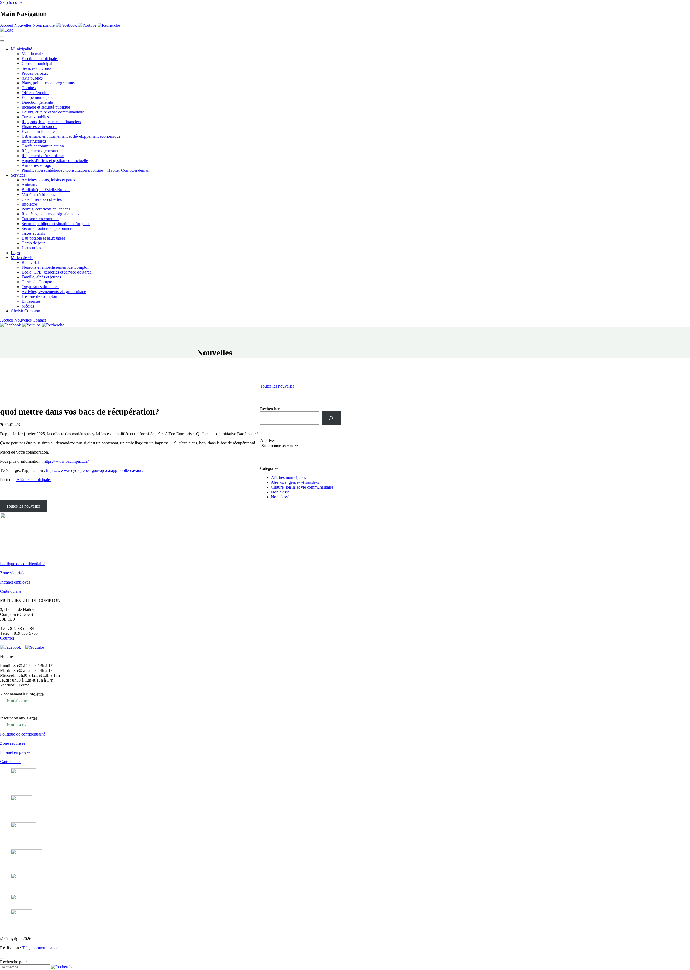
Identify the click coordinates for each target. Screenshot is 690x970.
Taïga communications (41, 947)
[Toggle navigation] (2, 36)
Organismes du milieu (40, 286)
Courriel (7, 638)
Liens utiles (31, 248)
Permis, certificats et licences (46, 209)
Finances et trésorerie (39, 126)
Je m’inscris (16, 725)
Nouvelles (23, 25)
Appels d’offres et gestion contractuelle (55, 160)
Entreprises (31, 301)
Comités (29, 87)
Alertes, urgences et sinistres (295, 482)
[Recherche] (331, 417)
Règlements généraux (40, 151)
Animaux (29, 184)
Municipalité (21, 49)
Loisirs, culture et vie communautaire (53, 112)
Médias (28, 306)
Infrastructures (34, 141)
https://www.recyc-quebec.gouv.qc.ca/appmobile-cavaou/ (94, 470)
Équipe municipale (37, 97)
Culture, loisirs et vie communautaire (302, 487)
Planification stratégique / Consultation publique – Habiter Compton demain (86, 170)
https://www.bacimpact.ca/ (66, 461)
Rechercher (270, 408)
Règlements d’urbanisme (43, 155)
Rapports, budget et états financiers (51, 121)
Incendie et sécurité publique (46, 107)
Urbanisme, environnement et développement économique (71, 136)
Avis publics (32, 78)
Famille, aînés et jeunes (41, 277)
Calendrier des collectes (42, 199)
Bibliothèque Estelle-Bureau (46, 189)
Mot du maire (33, 53)
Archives (267, 440)
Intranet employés (15, 582)
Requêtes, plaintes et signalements (50, 214)
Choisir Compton (25, 311)
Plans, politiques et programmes (48, 83)
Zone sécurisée (12, 573)
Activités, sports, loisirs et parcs (48, 180)
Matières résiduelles (38, 194)
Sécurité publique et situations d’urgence (56, 223)
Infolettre (29, 204)
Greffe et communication (43, 146)
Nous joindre (44, 25)
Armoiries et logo (36, 165)
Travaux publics (35, 117)
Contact (39, 320)
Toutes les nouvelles (277, 386)
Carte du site (10, 591)
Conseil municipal (37, 63)
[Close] (2, 41)
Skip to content (13, 2)
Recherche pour (13, 961)
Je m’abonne (17, 701)
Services (18, 175)
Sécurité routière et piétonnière (47, 228)
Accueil (7, 25)
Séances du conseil (38, 68)
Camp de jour (33, 243)
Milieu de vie (22, 257)
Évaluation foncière (38, 131)
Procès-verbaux (35, 73)
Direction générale (37, 102)
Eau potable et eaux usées (43, 238)
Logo (15, 252)
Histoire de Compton (39, 296)
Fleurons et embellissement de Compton (55, 267)
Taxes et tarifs (33, 233)
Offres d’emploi (35, 92)
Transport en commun (40, 218)
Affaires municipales (33, 479)
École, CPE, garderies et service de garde (57, 272)
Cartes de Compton (38, 281)
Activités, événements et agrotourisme (54, 291)
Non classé (280, 492)
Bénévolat (30, 262)
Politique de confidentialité (22, 563)
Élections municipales (40, 58)
